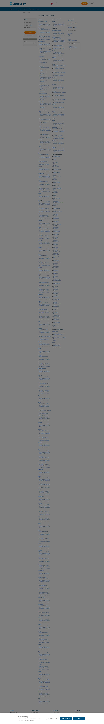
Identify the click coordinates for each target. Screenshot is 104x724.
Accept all (78, 718)
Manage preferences (52, 718)
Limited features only (65, 718)
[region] (52, 718)
